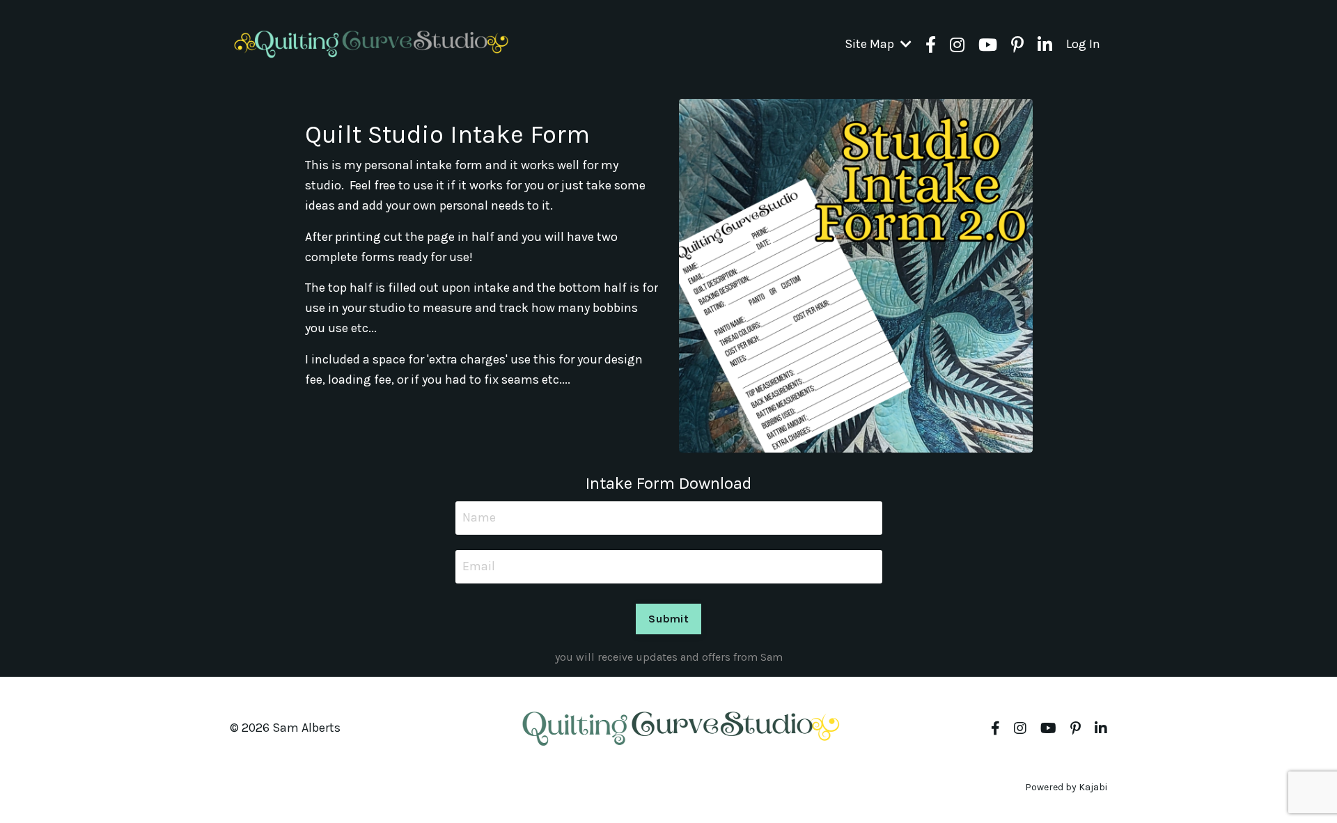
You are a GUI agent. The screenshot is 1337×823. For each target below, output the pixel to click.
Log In (1083, 44)
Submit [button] (668, 618)
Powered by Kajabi (1066, 787)
